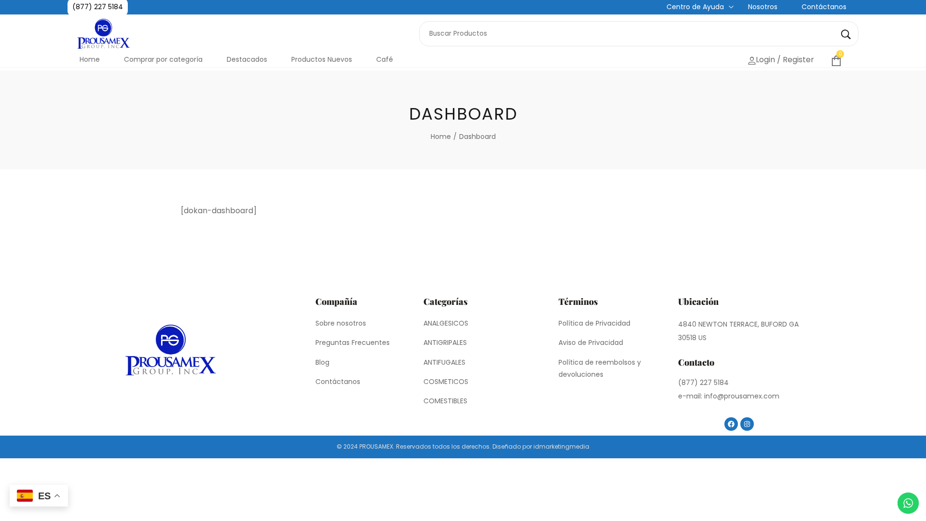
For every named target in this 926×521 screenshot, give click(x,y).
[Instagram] (747, 424)
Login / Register (777, 59)
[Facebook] (731, 424)
